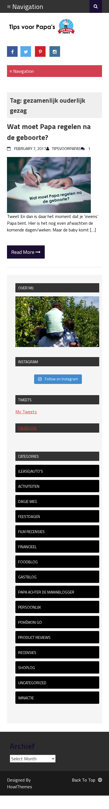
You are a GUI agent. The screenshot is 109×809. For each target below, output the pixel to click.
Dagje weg (27, 501)
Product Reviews (34, 637)
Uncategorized (32, 683)
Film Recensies (31, 531)
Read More (23, 252)
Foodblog (28, 562)
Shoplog (26, 667)
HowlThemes (19, 786)
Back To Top (83, 780)
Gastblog (27, 577)
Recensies (27, 652)
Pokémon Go (30, 622)
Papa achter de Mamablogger (46, 592)
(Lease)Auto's (30, 471)
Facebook (27, 428)
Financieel (27, 547)
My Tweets (26, 411)
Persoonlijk (29, 607)
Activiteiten (28, 486)
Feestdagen (29, 516)
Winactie (26, 698)
